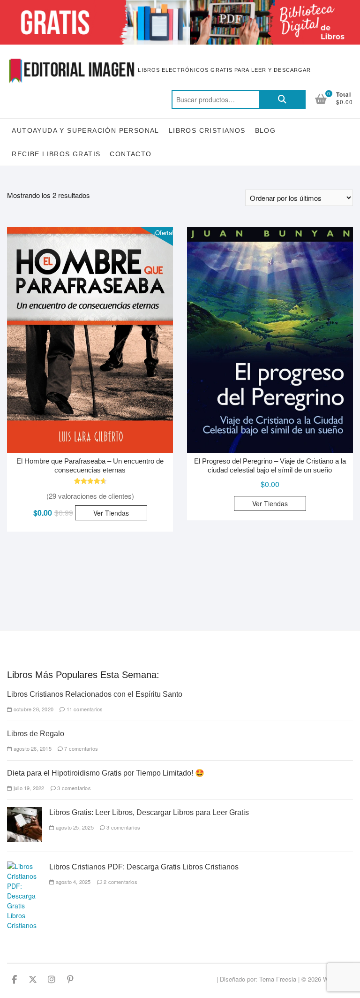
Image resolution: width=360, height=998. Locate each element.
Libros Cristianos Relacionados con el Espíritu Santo (94, 694)
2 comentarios (119, 881)
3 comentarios (73, 788)
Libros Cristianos (207, 130)
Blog (265, 130)
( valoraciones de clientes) (90, 496)
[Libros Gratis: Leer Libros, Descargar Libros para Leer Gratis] (24, 811)
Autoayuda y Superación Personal (85, 130)
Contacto (130, 154)
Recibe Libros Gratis (56, 154)
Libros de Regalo (35, 734)
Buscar (282, 99)
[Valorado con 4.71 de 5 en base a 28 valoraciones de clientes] (90, 481)
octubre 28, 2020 (32, 709)
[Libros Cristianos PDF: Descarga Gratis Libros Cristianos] (24, 866)
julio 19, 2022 (28, 788)
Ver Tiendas (111, 513)
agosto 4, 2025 (72, 881)
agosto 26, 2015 (31, 748)
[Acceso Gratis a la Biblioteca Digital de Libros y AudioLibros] (180, 5)
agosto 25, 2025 (73, 827)
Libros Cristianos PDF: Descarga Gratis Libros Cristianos (144, 867)
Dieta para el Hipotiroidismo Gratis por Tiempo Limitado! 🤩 (105, 773)
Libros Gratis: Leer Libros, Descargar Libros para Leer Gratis (149, 812)
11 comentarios (84, 709)
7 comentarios (80, 748)
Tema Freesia (277, 979)
